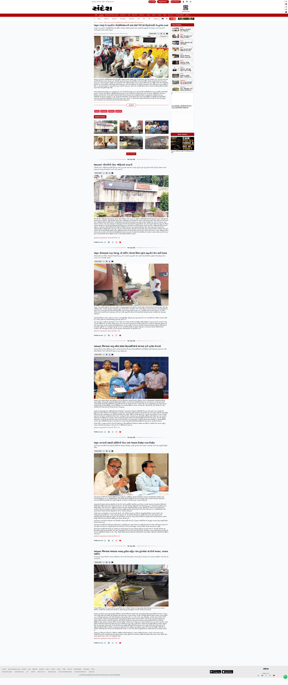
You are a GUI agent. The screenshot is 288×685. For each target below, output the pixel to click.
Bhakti (187, 15)
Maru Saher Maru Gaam (111, 15)
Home (96, 15)
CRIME (164, 15)
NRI (149, 18)
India (129, 15)
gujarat (100, 22)
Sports (160, 15)
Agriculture (131, 18)
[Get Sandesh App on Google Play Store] (215, 672)
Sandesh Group (52, 671)
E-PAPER (153, 1)
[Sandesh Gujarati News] (103, 8)
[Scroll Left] (94, 19)
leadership (118, 111)
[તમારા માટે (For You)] (166, 18)
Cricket (154, 15)
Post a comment (131, 153)
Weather (122, 15)
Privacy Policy (41, 671)
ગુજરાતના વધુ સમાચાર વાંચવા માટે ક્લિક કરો (107, 102)
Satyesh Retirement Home (65, 671)
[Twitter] (286, 7)
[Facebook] (286, 4)
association (104, 111)
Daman (97, 111)
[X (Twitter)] (164, 33)
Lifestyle (170, 15)
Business (141, 15)
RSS (27, 671)
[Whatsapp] (286, 1)
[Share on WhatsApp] (285, 677)
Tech (139, 18)
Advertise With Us (19, 671)
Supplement (162, 1)
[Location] (187, 1)
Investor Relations (7, 671)
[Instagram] (286, 9)
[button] (123, 15)
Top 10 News (176, 25)
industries (111, 111)
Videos (99, 18)
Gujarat (101, 15)
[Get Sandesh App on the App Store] (227, 672)
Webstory (135, 15)
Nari (144, 18)
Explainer (106, 18)
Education (114, 18)
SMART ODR (91, 671)
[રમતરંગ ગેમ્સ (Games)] (162, 18)
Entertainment (180, 15)
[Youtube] (286, 12)
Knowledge (122, 18)
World (148, 15)
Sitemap (33, 671)
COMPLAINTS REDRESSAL (80, 671)
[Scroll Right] (159, 19)
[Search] (190, 1)
